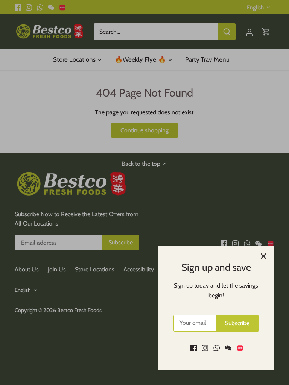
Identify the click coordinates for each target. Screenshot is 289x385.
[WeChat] (228, 348)
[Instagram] (205, 348)
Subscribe (237, 323)
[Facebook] (193, 348)
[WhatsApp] (216, 348)
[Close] (263, 256)
